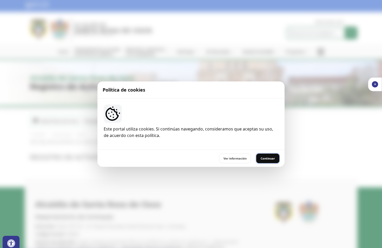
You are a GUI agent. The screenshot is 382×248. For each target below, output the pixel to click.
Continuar (268, 158)
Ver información (235, 158)
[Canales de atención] (375, 84)
